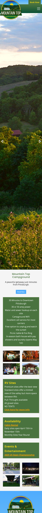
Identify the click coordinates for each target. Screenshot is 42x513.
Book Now (34, 2)
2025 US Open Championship (19, 455)
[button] (2, 141)
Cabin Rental (11, 425)
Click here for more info (17, 409)
